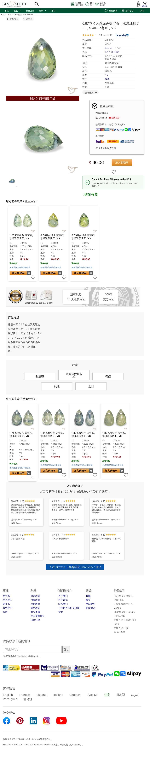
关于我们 (63, 595)
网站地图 (90, 603)
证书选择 (89, 92)
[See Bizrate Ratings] (122, 35)
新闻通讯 (90, 607)
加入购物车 (121, 162)
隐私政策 (35, 607)
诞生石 (6, 603)
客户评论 (63, 599)
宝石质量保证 (38, 615)
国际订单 (35, 619)
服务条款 (35, 611)
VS (106, 74)
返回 (91, 386)
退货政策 (35, 595)
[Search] (37, 4)
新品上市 (30, 11)
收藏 (88, 595)
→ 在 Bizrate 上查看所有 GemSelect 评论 (75, 567)
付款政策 (35, 599)
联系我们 (63, 603)
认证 (57, 386)
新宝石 (6, 595)
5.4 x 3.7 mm (112, 52)
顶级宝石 (7, 607)
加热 (107, 78)
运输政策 (35, 603)
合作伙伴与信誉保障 (68, 607)
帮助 (42, 10)
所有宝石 (7, 599)
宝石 (17, 10)
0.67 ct (109, 48)
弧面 (5, 611)
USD (142, 11)
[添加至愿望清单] (114, 172)
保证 (108, 376)
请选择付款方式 (74, 375)
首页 (7, 11)
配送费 (40, 376)
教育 (53, 11)
